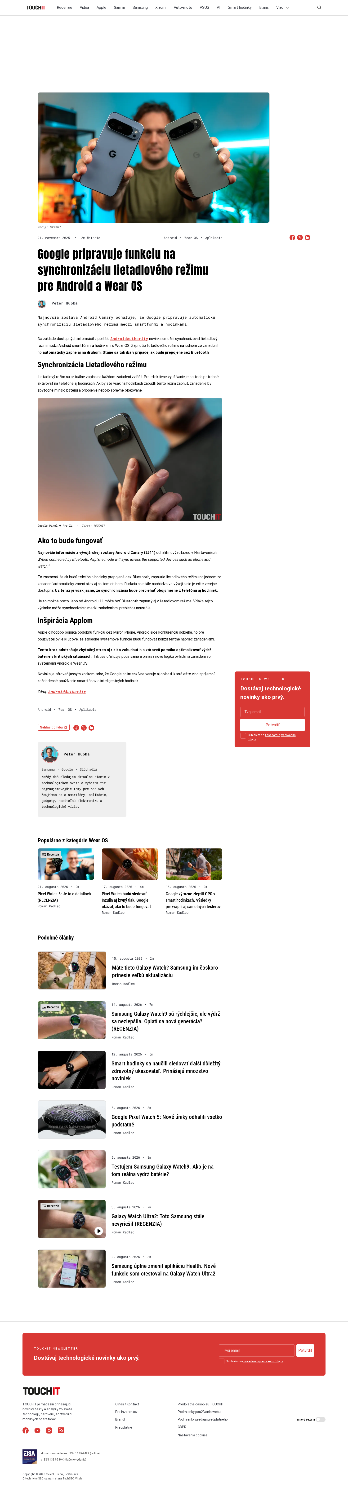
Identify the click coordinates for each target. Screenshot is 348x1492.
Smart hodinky (240, 7)
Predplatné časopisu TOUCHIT (201, 1404)
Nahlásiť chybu (51, 727)
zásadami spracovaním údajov (263, 1361)
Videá (84, 7)
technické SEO (34, 1478)
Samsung (140, 7)
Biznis (264, 7)
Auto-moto (183, 7)
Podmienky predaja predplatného (203, 1419)
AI (218, 7)
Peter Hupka (65, 302)
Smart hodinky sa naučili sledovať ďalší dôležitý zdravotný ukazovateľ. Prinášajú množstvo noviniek (166, 1071)
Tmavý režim (305, 1419)
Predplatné (123, 1427)
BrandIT (121, 1419)
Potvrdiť (273, 725)
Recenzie (64, 7)
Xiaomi (160, 7)
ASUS (204, 7)
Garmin (119, 7)
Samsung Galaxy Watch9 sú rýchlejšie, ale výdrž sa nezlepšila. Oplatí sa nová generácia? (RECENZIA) (166, 1021)
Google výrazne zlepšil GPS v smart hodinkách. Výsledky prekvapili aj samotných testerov (193, 900)
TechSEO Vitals (72, 1478)
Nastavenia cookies (193, 1435)
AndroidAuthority (129, 338)
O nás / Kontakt (127, 1404)
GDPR (182, 1427)
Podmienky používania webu (199, 1412)
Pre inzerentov (126, 1412)
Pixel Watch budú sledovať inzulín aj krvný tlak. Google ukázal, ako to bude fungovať (126, 900)
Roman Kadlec (49, 906)
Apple (101, 7)
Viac (280, 7)
